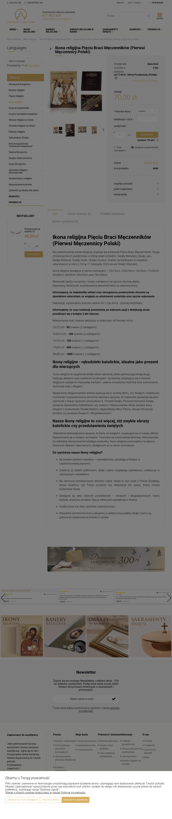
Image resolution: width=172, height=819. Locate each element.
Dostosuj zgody (50, 800)
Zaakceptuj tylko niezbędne (22, 800)
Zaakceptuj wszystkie (75, 800)
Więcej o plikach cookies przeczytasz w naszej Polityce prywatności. (45, 792)
